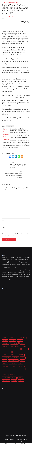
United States (6, 380)
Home (6, 439)
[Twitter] (13, 156)
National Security (13, 360)
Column (19, 340)
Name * (3, 214)
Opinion (13, 366)
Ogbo (20, 363)
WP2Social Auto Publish (10, 443)
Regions (22, 369)
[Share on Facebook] (22, 22)
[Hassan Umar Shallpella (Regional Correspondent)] (6, 139)
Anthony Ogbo (13, 337)
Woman (14, 380)
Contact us (9, 441)
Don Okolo (5, 346)
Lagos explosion (6, 357)
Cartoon (12, 340)
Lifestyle (16, 357)
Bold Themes (22, 337)
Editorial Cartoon (7, 349)
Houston (21, 354)
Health (4, 354)
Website (4, 227)
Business (5, 340)
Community (5, 343)
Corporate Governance (22, 439)
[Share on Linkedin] (28, 22)
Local (23, 357)
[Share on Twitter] (25, 22)
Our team (12, 439)
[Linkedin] (16, 156)
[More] (22, 156)
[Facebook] (10, 156)
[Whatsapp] (19, 156)
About (3, 126)
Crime (22, 343)
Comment (4, 193)
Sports (4, 374)
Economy (24, 346)
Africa (4, 337)
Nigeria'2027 (12, 363)
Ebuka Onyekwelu (15, 346)
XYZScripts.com (24, 443)
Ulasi (20, 377)
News (22, 360)
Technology (12, 374)
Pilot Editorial (6, 369)
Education (17, 349)
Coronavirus (14, 343)
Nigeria (4, 363)
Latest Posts (10, 126)
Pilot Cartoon (22, 366)
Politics (15, 369)
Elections (25, 349)
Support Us (22, 441)
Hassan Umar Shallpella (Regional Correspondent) (13, 16)
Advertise (16, 441)
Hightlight (12, 354)
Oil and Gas (5, 366)
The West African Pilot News (9, 377)
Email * (3, 220)
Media (4, 360)
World (21, 380)
